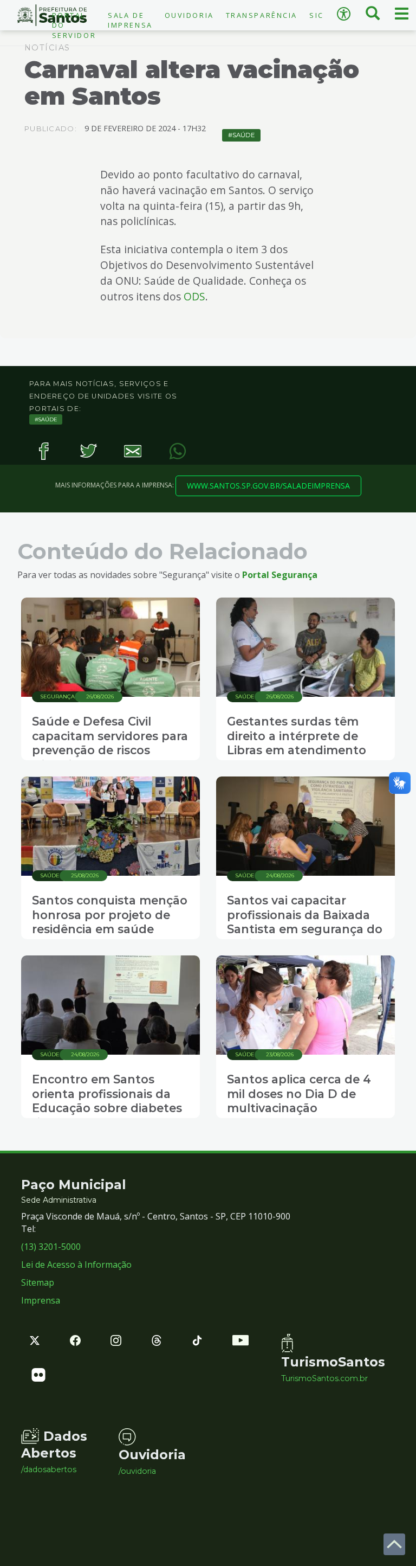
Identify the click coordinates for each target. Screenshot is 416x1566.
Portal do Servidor (74, 25)
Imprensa (40, 1300)
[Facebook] (43, 451)
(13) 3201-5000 (51, 1247)
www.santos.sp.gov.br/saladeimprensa (268, 485)
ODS (194, 296)
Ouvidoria (189, 15)
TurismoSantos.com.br (321, 1378)
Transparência (261, 15)
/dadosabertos (48, 1469)
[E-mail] (132, 451)
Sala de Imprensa (130, 20)
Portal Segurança (279, 575)
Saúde (243, 135)
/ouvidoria (137, 1471)
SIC (316, 15)
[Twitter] (88, 451)
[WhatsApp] (177, 451)
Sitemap (37, 1282)
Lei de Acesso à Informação (76, 1264)
